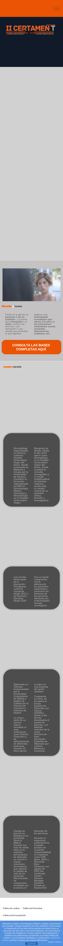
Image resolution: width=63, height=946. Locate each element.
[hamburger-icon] (56, 8)
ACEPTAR (31, 944)
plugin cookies (54, 942)
